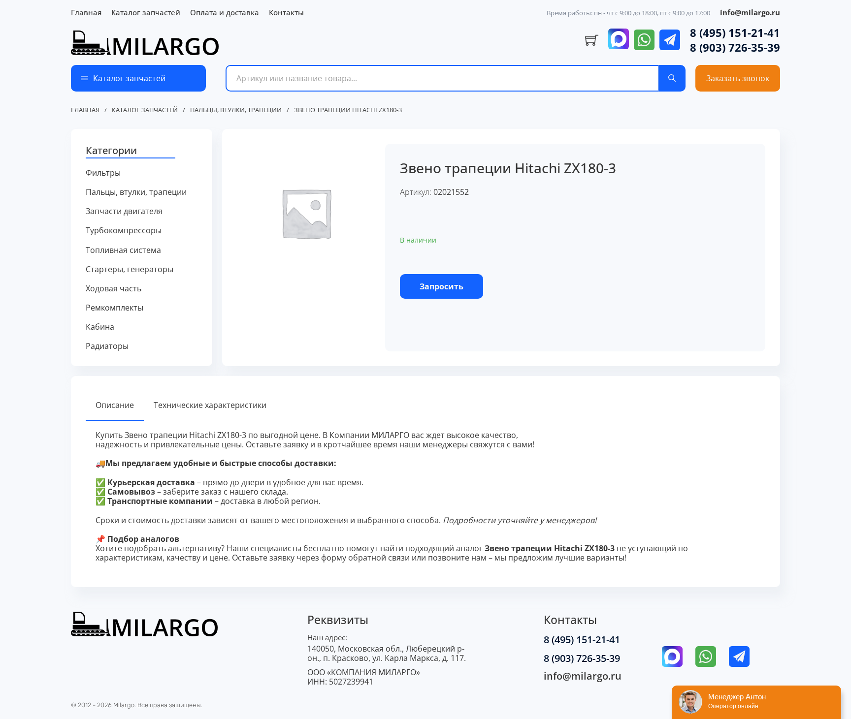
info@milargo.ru (750, 12)
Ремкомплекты (114, 308)
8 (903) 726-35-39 (735, 47)
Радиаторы (107, 346)
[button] (141, 151)
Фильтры (103, 173)
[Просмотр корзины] (591, 40)
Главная (86, 12)
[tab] (115, 406)
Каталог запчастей (145, 12)
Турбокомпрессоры (124, 230)
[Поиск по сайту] (672, 78)
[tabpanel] (425, 497)
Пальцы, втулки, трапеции (236, 110)
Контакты (286, 12)
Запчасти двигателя (124, 211)
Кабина (100, 327)
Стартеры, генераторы (129, 269)
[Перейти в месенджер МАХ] (618, 40)
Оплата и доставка (224, 12)
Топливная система (123, 250)
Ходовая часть (113, 288)
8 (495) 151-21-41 (735, 32)
